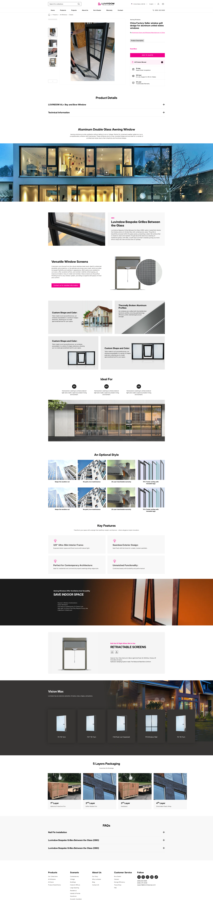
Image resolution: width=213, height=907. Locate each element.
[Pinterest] (143, 877)
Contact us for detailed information (65, 285)
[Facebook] (139, 877)
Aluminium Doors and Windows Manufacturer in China (148, 32)
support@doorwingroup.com (146, 885)
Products (55, 14)
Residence (73, 890)
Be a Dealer (117, 876)
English (151, 4)
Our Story (95, 876)
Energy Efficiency (119, 882)
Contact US (95, 885)
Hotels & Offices (75, 885)
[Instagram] (152, 877)
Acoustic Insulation (76, 899)
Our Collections (53, 876)
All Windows (63, 14)
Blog (93, 882)
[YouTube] (147, 877)
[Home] (49, 15)
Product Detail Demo (54, 885)
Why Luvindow (96, 879)
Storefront (73, 896)
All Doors (51, 882)
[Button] (52, 81)
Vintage (72, 879)
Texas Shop (117, 885)
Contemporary (74, 876)
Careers (116, 879)
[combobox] (64, 4)
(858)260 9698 (142, 881)
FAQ (115, 888)
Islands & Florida (75, 893)
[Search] (79, 4)
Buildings (73, 882)
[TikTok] (156, 877)
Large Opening (74, 888)
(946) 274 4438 (142, 883)
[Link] (106, 4)
